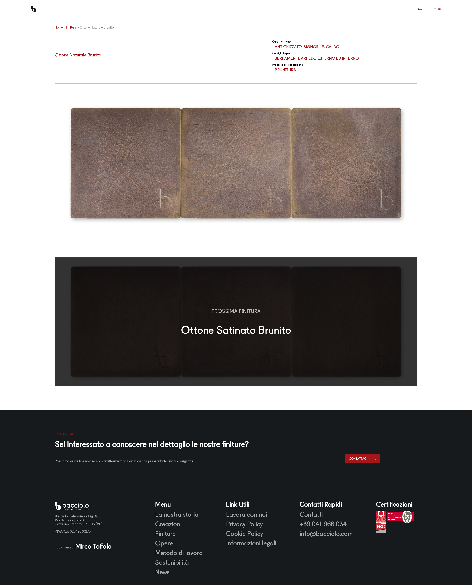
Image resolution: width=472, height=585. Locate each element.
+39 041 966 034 (323, 524)
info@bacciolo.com (326, 533)
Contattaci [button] (358, 458)
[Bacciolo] (33, 9)
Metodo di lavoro (179, 553)
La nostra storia (177, 514)
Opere (164, 543)
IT (435, 9)
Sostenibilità (172, 562)
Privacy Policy (244, 524)
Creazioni (168, 524)
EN (439, 9)
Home (59, 27)
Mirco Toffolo (93, 546)
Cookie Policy (244, 533)
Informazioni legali (251, 543)
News (162, 572)
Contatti (311, 514)
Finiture (71, 27)
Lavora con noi (246, 514)
